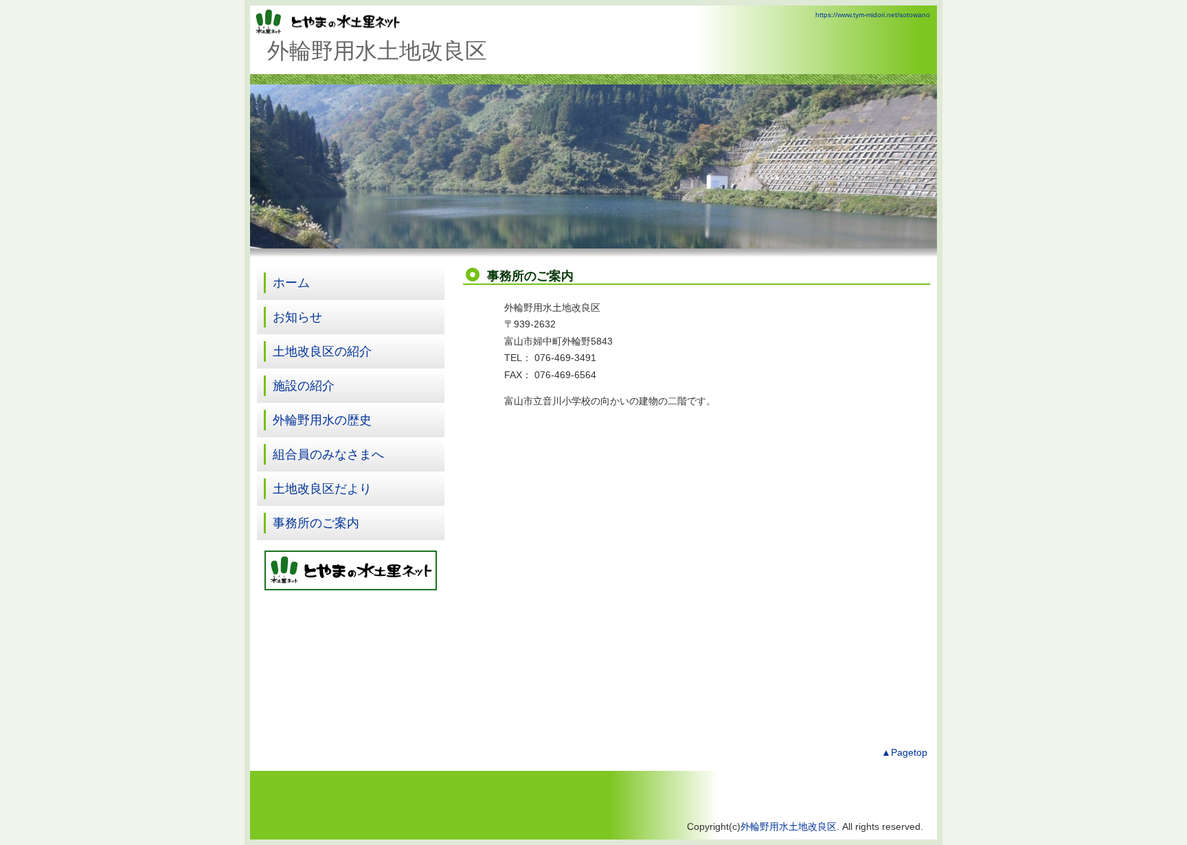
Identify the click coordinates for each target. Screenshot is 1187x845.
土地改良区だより (322, 489)
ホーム (291, 283)
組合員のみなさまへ (328, 454)
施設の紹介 (304, 386)
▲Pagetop (904, 753)
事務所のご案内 (316, 523)
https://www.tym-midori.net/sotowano (872, 15)
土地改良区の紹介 (322, 351)
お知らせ (297, 317)
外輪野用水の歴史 (322, 420)
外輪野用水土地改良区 (789, 827)
